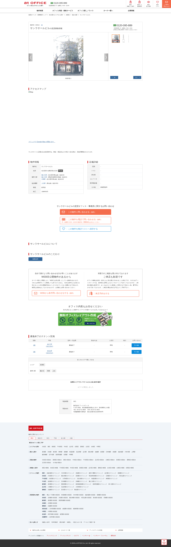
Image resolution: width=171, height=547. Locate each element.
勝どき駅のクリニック (95, 481)
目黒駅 (65, 454)
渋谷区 (44, 446)
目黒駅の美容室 (52, 503)
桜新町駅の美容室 (78, 508)
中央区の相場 (74, 468)
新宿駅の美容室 (52, 500)
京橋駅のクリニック (81, 481)
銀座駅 (102, 452)
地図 (61, 170)
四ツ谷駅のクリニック (114, 484)
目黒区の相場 (130, 468)
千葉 (55, 438)
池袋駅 (97, 452)
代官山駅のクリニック (125, 476)
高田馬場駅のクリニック (100, 484)
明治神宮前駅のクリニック (96, 476)
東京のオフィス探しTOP (36, 442)
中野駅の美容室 (52, 511)
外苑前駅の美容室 (66, 495)
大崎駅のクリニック (54, 487)
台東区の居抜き (110, 460)
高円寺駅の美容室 (53, 514)
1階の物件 (62, 522)
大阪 (71, 438)
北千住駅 (51, 454)
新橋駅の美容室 (101, 495)
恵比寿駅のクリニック (67, 476)
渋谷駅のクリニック (54, 476)
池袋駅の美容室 (52, 506)
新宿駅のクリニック (54, 484)
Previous (31, 57)
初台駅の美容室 (97, 497)
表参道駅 (120, 452)
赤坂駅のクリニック (81, 473)
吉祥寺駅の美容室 (54, 517)
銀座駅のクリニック (54, 481)
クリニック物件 (34, 473)
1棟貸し (69, 522)
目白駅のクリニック (67, 489)
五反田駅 (78, 452)
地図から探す (46, 522)
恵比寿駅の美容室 (74, 497)
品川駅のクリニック (110, 473)
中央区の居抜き (77, 460)
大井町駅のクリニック (82, 487)
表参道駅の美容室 (90, 495)
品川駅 (85, 452)
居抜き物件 (33, 460)
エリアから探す (34, 446)
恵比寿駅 (90, 452)
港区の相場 (45, 468)
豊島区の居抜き (131, 460)
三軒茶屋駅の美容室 (55, 508)
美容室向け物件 (34, 495)
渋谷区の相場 (54, 468)
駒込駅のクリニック (80, 489)
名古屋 (63, 438)
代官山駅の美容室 (86, 497)
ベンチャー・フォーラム (100, 535)
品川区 (71, 446)
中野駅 (71, 454)
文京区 (88, 446)
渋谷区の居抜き (46, 460)
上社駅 (43, 183)
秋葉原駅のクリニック (97, 478)
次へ (136, 77)
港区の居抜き (67, 460)
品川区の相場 (92, 468)
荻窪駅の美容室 (64, 514)
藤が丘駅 (44, 175)
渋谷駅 (49, 452)
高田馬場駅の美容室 (64, 500)
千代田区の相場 (63, 468)
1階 (34, 345)
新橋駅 (66, 452)
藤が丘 (42, 371)
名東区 (42, 365)
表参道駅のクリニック (53, 473)
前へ (115, 77)
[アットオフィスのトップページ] (35, 4)
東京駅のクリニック (55, 478)
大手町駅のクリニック (69, 478)
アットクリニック (52, 535)
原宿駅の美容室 (52, 497)
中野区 (98, 446)
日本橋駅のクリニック (67, 481)
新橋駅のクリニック (123, 473)
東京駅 (55, 452)
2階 (34, 352)
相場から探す (34, 468)
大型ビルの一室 (77, 522)
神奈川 (40, 438)
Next (106, 57)
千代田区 (59, 446)
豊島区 (82, 446)
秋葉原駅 (72, 452)
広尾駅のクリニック (111, 476)
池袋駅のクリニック (54, 489)
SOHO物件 (54, 522)
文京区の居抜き (46, 462)
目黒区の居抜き (120, 460)
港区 (49, 446)
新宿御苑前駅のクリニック (83, 484)
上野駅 (133, 452)
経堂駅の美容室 (67, 508)
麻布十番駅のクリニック (96, 473)
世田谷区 (44, 508)
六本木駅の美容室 (78, 495)
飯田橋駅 (44, 454)
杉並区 (44, 514)
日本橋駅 (108, 452)
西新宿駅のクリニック (67, 484)
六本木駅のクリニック (67, 473)
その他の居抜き (57, 462)
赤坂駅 (114, 452)
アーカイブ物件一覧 (89, 522)
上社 (54, 371)
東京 (32, 438)
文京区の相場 (111, 468)
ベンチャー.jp (86, 535)
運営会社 (113, 535)
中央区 (66, 446)
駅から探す (33, 452)
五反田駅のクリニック (67, 487)
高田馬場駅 (59, 454)
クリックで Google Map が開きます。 (41, 142)
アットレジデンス (65, 535)
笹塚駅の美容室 (108, 497)
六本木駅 (127, 452)
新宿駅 (44, 452)
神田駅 (60, 452)
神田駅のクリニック (111, 478)
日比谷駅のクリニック (83, 478)
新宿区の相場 (83, 468)
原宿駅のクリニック (81, 476)
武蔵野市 (44, 517)
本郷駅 (43, 179)
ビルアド (76, 535)
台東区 (93, 446)
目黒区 (77, 446)
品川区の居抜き (99, 460)
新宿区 (54, 446)
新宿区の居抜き (57, 460)
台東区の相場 (120, 468)
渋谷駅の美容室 (63, 497)
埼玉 (48, 438)
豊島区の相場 (102, 468)
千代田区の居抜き (88, 460)
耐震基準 (35, 259)
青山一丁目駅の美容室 (53, 495)
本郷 (48, 371)
